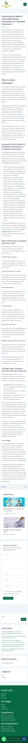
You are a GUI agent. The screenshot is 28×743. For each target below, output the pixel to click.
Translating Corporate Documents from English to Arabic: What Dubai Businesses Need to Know (13, 645)
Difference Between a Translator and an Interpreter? (13, 509)
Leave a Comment (7, 513)
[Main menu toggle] (25, 4)
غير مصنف (4, 678)
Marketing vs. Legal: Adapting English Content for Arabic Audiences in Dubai (13, 650)
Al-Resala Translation (19, 738)
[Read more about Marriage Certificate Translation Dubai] (14, 522)
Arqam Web (20, 741)
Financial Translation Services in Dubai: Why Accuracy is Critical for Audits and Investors (12, 633)
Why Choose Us (4, 709)
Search (3, 617)
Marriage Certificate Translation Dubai (12, 531)
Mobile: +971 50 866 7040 (7, 727)
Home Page (4, 694)
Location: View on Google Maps (8, 720)
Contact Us (3, 698)
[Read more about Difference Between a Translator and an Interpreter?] (14, 502)
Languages (3, 707)
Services (3, 705)
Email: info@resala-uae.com (7, 718)
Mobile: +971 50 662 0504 (7, 716)
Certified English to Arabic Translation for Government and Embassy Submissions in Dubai (13, 641)
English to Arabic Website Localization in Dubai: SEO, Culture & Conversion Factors (14, 637)
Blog (3, 675)
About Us (3, 696)
